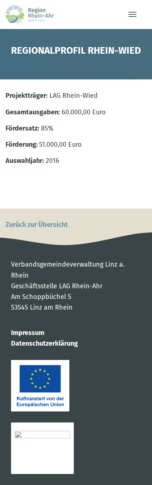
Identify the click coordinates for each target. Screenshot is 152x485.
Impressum (27, 333)
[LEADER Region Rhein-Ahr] (32, 14)
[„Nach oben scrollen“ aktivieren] (141, 473)
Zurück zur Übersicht (37, 225)
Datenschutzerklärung (44, 343)
